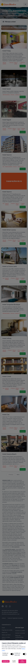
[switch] (12, 654)
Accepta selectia (14, 661)
